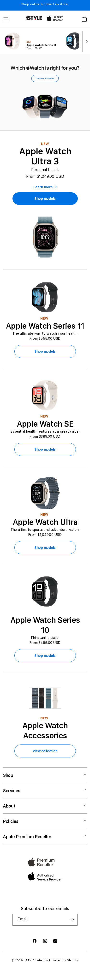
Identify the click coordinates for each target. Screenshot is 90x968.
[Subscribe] (72, 920)
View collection (45, 751)
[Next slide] (85, 41)
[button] (6, 19)
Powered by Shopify (63, 960)
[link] (45, 198)
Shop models (45, 351)
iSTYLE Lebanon (36, 960)
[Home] (34, 17)
